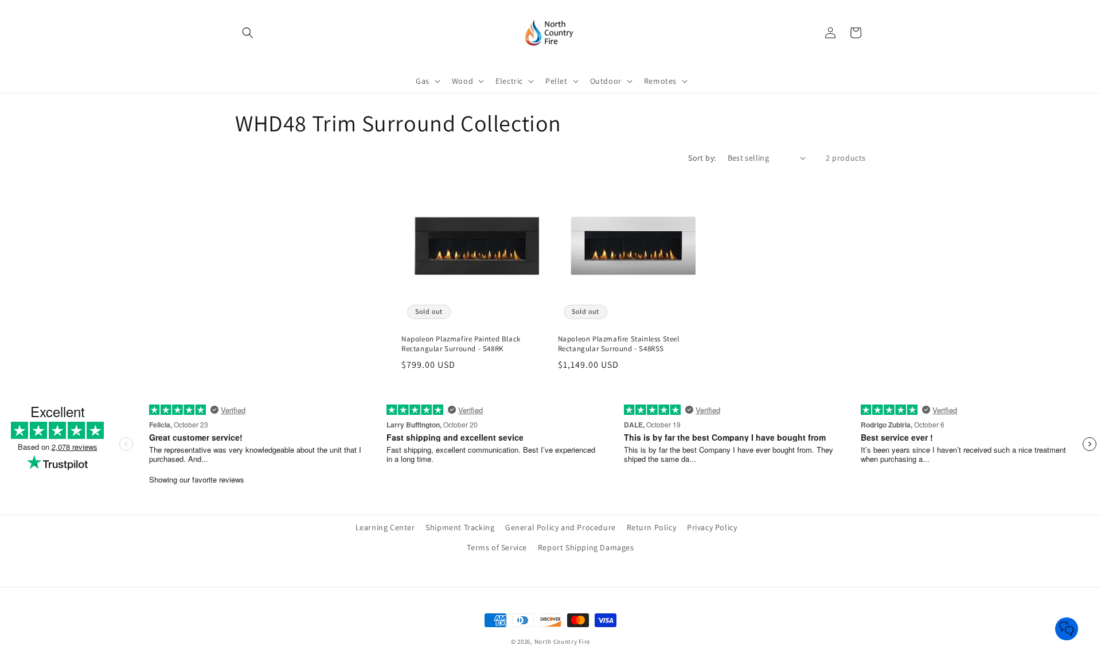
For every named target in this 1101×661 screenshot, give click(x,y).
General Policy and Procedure (560, 527)
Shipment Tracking (459, 527)
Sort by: (702, 158)
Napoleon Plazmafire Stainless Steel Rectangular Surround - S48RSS (619, 344)
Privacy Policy (712, 527)
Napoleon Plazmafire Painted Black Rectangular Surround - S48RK (461, 344)
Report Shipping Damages (586, 547)
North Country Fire (562, 641)
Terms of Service (497, 547)
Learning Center (385, 527)
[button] (247, 32)
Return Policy (652, 527)
